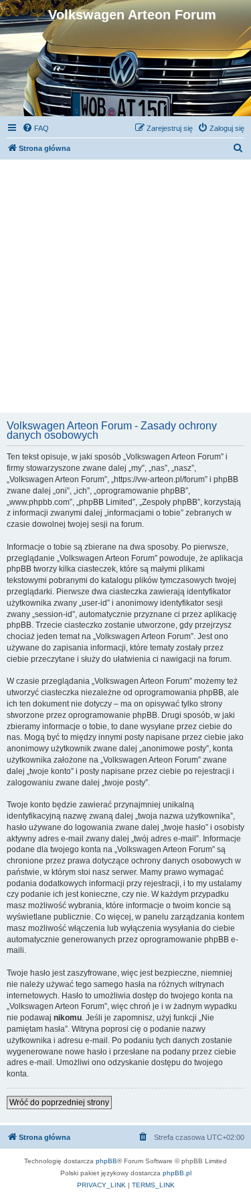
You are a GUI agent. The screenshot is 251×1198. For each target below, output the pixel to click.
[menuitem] (35, 128)
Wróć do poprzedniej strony (59, 1102)
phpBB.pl (177, 1173)
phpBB (106, 1161)
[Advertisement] (125, 285)
